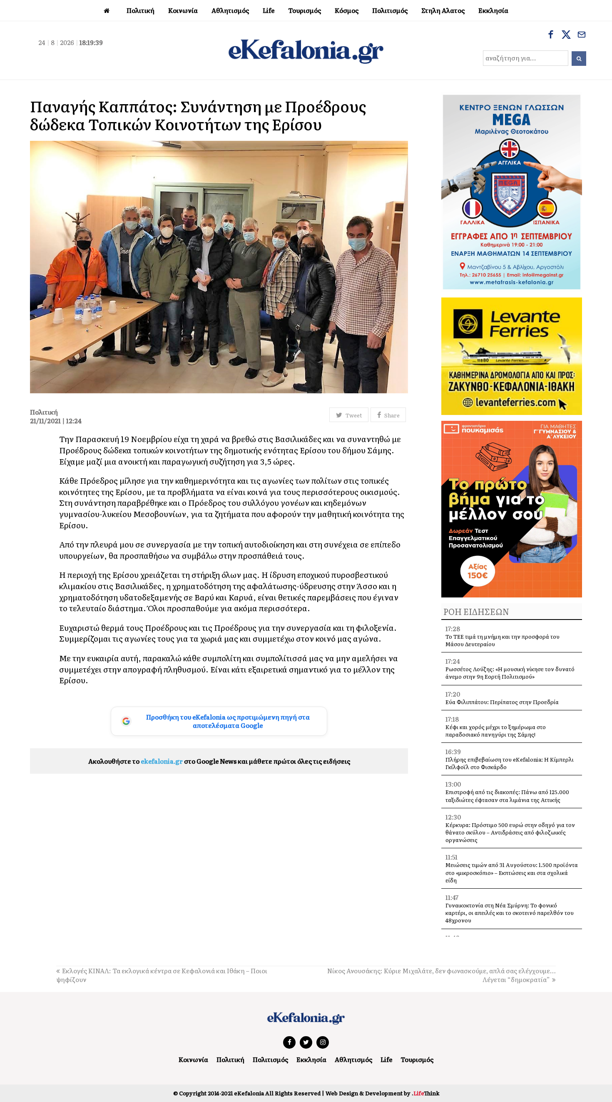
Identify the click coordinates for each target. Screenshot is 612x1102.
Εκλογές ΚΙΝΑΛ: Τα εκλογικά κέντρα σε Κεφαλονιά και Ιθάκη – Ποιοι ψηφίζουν (161, 975)
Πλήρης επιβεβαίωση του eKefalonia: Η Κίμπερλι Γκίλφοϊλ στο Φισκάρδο (509, 763)
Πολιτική (230, 1059)
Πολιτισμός (270, 1059)
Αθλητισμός (353, 1059)
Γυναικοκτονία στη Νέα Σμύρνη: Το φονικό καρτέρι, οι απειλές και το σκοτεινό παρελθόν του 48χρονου (509, 912)
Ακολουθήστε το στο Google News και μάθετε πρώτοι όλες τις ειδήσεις (219, 761)
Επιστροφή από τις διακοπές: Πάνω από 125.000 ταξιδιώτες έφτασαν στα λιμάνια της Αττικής (507, 795)
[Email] (581, 35)
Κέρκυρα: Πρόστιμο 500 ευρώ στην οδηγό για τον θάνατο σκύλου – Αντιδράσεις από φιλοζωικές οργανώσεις (510, 832)
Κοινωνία (193, 1059)
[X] (566, 35)
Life (386, 1059)
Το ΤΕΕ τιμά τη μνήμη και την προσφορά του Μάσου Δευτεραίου (502, 640)
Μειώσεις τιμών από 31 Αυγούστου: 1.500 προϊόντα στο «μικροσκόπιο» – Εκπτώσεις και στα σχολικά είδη (511, 872)
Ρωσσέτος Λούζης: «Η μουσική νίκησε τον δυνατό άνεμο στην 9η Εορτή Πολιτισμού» (510, 672)
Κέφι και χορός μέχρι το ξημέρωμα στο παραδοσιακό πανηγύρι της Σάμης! (495, 730)
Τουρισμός (417, 1059)
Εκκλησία (311, 1059)
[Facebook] (550, 35)
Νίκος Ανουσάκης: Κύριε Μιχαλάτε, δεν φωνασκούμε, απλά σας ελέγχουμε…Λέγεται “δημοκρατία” (441, 975)
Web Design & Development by (382, 1093)
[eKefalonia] (306, 50)
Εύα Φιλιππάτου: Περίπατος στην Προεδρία (502, 702)
